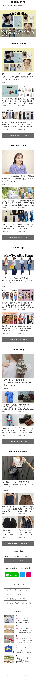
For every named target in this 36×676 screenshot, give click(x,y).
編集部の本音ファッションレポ (18, 590)
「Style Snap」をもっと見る (18, 339)
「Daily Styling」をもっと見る (18, 441)
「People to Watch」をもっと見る (18, 237)
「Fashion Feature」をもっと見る (18, 135)
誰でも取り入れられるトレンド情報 (19, 603)
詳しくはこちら (18, 560)
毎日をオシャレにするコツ (16, 599)
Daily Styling (18, 349)
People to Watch (18, 145)
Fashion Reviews (18, 451)
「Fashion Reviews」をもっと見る (18, 543)
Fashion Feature (18, 43)
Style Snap (18, 247)
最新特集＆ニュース (14, 594)
